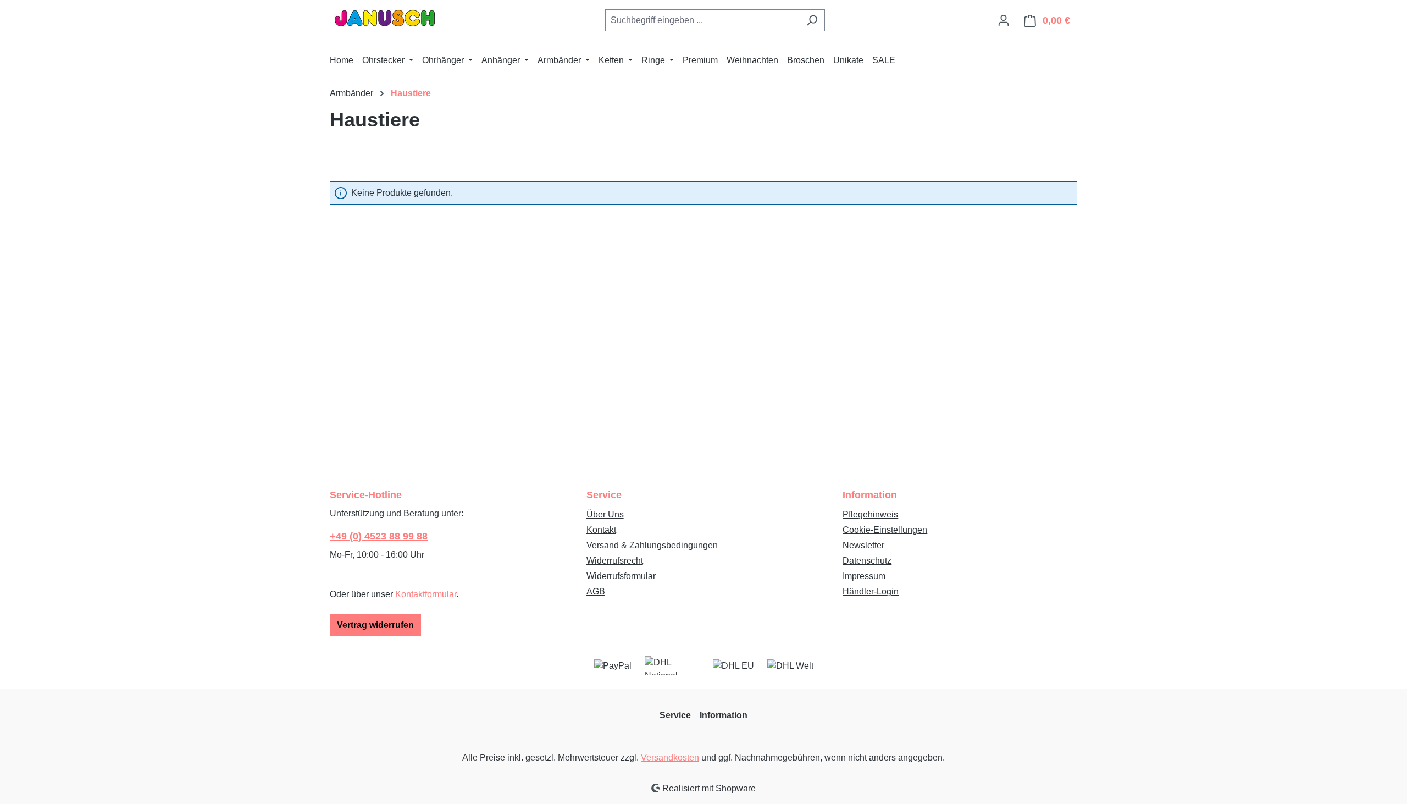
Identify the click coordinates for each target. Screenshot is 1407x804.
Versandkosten (670, 757)
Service (604, 494)
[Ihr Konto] (1003, 20)
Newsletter (863, 545)
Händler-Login (871, 591)
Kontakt (601, 530)
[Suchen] (812, 20)
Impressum (864, 576)
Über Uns (605, 514)
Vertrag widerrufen (375, 625)
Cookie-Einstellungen (885, 530)
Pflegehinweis (870, 514)
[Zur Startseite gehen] (385, 18)
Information (870, 494)
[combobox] (702, 20)
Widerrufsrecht (614, 560)
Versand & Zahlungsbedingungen (652, 545)
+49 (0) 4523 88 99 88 (379, 536)
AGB (595, 591)
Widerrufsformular (621, 576)
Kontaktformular (425, 594)
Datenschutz (867, 560)
